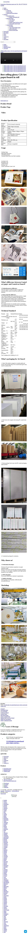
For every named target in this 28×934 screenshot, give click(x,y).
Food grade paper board (14, 23)
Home (4, 8)
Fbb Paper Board (4, 715)
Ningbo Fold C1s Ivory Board (7, 718)
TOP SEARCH (15, 791)
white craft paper (13, 29)
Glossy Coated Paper (5, 716)
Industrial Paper (9, 18)
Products (5, 14)
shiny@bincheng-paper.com (9, 780)
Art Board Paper (4, 710)
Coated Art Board (5, 712)
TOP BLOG (8, 791)
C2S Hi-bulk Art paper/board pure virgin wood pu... (15, 742)
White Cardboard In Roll (6, 720)
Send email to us (4, 100)
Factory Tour (9, 12)
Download (5, 39)
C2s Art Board (4, 711)
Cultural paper (9, 25)
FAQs (4, 35)
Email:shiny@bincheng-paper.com (8, 4)
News (4, 34)
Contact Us (6, 36)
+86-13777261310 (7, 779)
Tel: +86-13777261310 (22, 4)
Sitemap (2, 791)
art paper (11, 26)
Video (4, 38)
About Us (5, 9)
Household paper (10, 15)
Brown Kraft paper (13, 30)
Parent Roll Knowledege (12, 13)
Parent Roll (6, 31)
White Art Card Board (6, 719)
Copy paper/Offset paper (14, 27)
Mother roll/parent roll (14, 17)
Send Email (3, 793)
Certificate (8, 10)
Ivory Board (12, 19)
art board (3, 708)
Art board (11, 21)
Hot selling (5, 32)
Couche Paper (4, 714)
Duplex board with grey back (15, 22)
